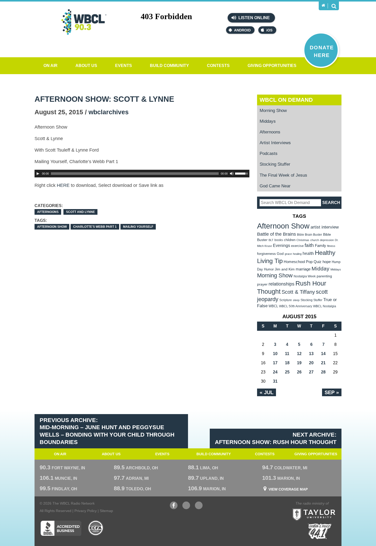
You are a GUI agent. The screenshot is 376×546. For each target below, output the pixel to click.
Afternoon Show (52, 227)
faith (309, 245)
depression (327, 240)
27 (311, 372)
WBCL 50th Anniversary (295, 306)
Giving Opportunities (272, 65)
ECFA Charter (96, 528)
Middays (268, 121)
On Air (50, 65)
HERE (63, 185)
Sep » (332, 392)
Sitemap (106, 511)
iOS (269, 30)
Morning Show (273, 110)
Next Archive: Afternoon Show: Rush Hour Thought (275, 438)
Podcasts (269, 153)
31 (275, 381)
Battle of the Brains (276, 234)
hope (327, 262)
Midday (320, 268)
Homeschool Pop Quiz (303, 262)
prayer (262, 284)
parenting (324, 276)
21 (323, 363)
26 (299, 372)
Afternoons (48, 212)
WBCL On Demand (286, 100)
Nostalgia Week (305, 276)
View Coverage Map (288, 489)
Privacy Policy (85, 511)
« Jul (266, 392)
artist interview (325, 227)
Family (320, 245)
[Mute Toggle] (232, 174)
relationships (281, 284)
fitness (331, 245)
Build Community (169, 65)
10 (275, 353)
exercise (297, 246)
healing (297, 253)
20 (311, 363)
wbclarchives (109, 112)
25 (287, 372)
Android (242, 30)
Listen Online (253, 18)
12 (299, 353)
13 (311, 353)
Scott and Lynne (80, 212)
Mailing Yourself (138, 227)
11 (287, 353)
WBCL (273, 306)
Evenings (281, 245)
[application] (142, 173)
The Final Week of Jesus (283, 175)
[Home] (323, 5)
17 (275, 363)
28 (323, 372)
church (314, 240)
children (289, 240)
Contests (218, 65)
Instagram (199, 508)
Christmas (302, 240)
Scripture (285, 300)
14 (323, 353)
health (308, 253)
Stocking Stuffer (275, 164)
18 (287, 363)
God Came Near (275, 186)
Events (123, 65)
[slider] (242, 173)
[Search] (333, 5)
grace (288, 253)
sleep (296, 300)
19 (299, 363)
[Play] (38, 174)
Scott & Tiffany (298, 292)
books (278, 240)
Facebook (174, 508)
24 (275, 372)
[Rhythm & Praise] (319, 531)
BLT (271, 240)
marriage (303, 269)
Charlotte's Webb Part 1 (95, 227)
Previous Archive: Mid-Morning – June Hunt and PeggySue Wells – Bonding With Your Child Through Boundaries (107, 431)
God (280, 254)
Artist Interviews (275, 142)
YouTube (186, 508)
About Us (86, 65)
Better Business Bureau (61, 528)
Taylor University (323, 508)
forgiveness (266, 254)
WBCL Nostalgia (324, 306)
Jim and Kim (285, 269)
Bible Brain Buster (309, 234)
